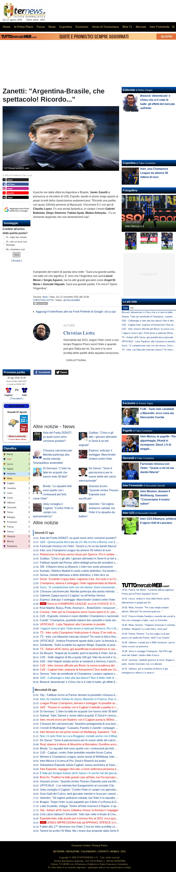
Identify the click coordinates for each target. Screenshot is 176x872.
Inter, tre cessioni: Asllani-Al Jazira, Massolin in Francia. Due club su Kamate (86, 699)
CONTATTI (103, 851)
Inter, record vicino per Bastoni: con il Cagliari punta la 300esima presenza (85, 719)
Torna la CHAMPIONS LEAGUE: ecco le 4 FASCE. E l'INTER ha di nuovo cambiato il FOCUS (101, 603)
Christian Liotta (43, 300)
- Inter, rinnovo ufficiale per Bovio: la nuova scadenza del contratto (83, 665)
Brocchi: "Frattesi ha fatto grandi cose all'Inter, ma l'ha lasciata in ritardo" (83, 777)
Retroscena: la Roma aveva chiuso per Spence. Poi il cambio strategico (83, 554)
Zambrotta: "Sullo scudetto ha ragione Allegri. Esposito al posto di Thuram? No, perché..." (94, 644)
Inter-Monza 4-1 (134, 226)
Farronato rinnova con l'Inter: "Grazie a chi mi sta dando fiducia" (78, 546)
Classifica (10, 448)
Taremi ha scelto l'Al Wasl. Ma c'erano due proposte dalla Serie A (79, 830)
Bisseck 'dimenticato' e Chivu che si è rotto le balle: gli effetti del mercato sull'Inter (89, 681)
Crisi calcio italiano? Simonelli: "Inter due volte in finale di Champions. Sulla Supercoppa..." (95, 814)
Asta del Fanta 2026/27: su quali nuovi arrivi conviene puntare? (57, 436)
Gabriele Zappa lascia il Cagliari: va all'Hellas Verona (72, 595)
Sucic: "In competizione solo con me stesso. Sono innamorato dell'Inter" (83, 587)
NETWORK (58, 851)
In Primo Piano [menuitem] (23, 26)
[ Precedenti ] (16, 398)
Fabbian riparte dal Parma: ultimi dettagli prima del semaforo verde (80, 562)
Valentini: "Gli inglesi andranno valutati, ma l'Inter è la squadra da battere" (84, 797)
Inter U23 (128, 512)
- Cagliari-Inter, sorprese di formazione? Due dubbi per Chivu (80, 669)
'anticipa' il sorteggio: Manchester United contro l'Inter (102, 454)
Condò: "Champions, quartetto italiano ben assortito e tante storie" (80, 620)
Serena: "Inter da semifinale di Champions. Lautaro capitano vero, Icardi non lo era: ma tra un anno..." (101, 673)
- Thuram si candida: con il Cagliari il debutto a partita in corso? (81, 707)
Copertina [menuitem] (65, 26)
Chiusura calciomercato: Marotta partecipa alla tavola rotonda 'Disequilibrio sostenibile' (93, 591)
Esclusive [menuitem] (82, 26)
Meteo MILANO (16, 406)
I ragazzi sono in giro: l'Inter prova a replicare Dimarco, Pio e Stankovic (83, 628)
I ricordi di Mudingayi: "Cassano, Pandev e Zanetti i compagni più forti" (82, 727)
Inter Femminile (133, 485)
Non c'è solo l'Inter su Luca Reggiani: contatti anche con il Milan (78, 736)
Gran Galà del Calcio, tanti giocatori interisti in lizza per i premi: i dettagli (83, 793)
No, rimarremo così (15, 249)
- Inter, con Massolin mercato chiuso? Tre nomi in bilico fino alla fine (83, 636)
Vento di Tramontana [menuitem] (105, 26)
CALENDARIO (88, 851)
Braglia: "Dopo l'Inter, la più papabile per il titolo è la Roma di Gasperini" (83, 802)
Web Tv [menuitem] (127, 26)
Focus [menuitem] (41, 26)
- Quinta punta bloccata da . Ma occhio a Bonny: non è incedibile (84, 542)
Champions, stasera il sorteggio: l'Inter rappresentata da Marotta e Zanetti (84, 583)
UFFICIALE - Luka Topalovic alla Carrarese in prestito (72, 624)
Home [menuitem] (6, 26)
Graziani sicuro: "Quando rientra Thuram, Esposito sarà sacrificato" (80, 781)
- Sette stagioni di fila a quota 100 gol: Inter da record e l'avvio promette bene (89, 657)
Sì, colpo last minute (16, 237)
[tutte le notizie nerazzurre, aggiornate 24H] (25, 10)
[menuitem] (173, 27)
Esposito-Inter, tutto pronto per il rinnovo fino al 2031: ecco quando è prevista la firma (91, 818)
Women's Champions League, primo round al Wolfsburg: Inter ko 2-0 (81, 756)
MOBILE (115, 851)
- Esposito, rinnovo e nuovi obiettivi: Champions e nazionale (79, 616)
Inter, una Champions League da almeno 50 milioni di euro (75, 550)
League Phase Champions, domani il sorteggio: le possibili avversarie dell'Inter (88, 703)
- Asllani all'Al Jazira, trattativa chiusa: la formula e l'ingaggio (79, 810)
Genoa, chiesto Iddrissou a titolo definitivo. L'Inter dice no (74, 575)
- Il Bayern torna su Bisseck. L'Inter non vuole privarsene (76, 566)
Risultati (17, 260)
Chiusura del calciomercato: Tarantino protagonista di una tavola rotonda (84, 723)
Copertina (129, 163)
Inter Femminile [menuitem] (160, 26)
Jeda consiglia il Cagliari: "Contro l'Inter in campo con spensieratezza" (82, 789)
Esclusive (129, 403)
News (45, 297)
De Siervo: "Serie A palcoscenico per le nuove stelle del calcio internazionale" (87, 740)
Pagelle (127, 430)
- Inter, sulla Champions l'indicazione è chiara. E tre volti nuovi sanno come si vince (92, 632)
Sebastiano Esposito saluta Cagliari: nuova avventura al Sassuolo (80, 764)
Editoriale (129, 89)
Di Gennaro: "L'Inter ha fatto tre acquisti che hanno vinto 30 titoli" (57, 472)
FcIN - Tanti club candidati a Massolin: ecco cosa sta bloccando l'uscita (157, 413)
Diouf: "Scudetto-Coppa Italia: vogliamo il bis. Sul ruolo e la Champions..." (85, 579)
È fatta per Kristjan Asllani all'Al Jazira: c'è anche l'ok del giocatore (80, 773)
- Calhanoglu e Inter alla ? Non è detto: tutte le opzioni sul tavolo (88, 677)
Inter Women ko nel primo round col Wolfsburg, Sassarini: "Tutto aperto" (83, 732)
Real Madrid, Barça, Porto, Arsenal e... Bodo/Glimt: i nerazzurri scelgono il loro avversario (94, 607)
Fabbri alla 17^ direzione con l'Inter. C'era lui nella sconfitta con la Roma (84, 826)
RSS (123, 851)
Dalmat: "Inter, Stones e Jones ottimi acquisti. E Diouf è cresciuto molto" (83, 715)
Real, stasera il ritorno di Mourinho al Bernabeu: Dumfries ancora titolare (84, 744)
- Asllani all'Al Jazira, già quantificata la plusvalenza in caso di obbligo (84, 649)
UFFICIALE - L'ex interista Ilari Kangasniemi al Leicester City (77, 785)
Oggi (125, 308)
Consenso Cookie (81, 845)
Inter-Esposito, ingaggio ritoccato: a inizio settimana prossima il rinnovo (83, 769)
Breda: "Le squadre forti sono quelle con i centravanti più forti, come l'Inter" (85, 748)
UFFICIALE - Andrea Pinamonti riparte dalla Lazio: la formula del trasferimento (87, 640)
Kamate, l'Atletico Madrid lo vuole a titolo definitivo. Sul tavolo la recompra (85, 570)
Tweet (63, 372)
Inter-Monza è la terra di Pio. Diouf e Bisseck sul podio (73, 760)
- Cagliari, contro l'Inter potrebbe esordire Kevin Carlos (76, 752)
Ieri (132, 308)
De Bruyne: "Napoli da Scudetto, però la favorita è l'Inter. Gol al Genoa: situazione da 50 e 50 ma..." (100, 653)
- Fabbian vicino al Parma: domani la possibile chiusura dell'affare (82, 695)
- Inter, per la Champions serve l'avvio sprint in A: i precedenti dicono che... (90, 612)
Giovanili (128, 458)
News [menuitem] (52, 26)
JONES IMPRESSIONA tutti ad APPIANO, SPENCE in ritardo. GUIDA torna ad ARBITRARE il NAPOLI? (107, 822)
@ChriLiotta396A (71, 300)
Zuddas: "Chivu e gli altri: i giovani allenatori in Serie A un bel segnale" (83, 558)
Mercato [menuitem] (141, 26)
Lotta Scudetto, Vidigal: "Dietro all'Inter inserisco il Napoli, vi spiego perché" (86, 806)
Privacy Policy (99, 845)
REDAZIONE (72, 851)
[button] (16, 254)
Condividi (44, 372)
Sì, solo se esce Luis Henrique (16, 243)
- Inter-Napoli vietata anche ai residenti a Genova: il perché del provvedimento (90, 661)
